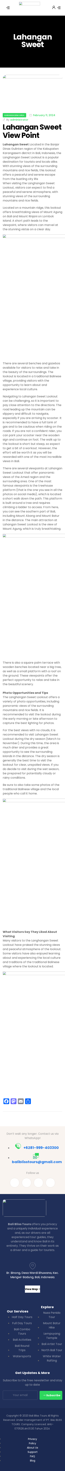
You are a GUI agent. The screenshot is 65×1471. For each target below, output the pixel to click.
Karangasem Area (14, 115)
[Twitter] (38, 1182)
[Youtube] (26, 1182)
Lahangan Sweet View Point (32, 131)
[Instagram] (50, 1182)
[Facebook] (14, 1182)
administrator (19, 120)
